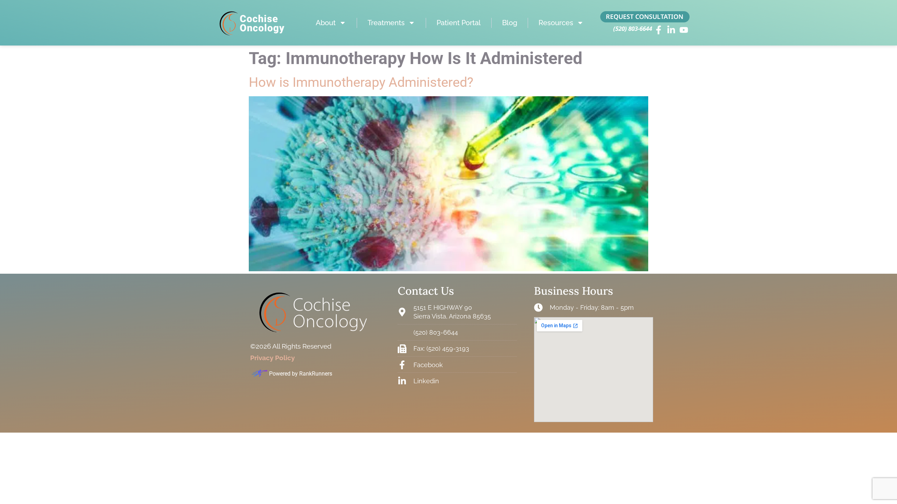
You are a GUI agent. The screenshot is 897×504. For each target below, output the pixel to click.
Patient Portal (459, 23)
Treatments (386, 23)
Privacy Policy (272, 358)
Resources (556, 23)
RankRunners (315, 373)
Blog (509, 23)
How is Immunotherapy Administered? (361, 82)
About (326, 23)
